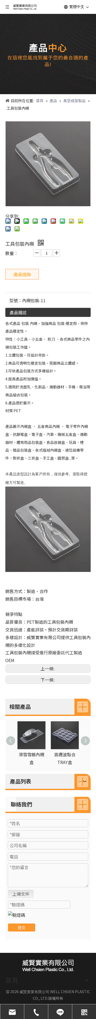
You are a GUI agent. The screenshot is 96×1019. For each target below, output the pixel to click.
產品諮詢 (22, 274)
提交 (21, 927)
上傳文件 (20, 894)
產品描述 (18, 312)
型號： (15, 300)
